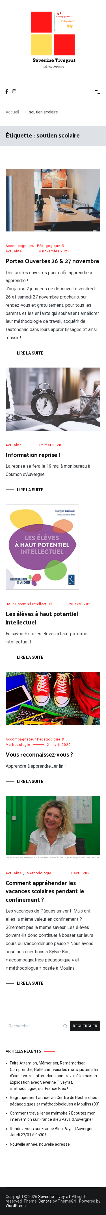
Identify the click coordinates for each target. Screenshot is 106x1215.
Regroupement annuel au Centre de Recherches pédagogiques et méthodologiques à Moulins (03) (54, 1100)
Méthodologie (18, 745)
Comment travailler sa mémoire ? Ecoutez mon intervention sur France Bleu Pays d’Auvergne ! (53, 1116)
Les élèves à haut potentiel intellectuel (42, 618)
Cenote (45, 1201)
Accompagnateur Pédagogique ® (35, 246)
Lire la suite (30, 353)
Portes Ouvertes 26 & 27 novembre (52, 261)
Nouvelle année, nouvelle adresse (40, 1144)
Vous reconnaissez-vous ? (39, 755)
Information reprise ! (33, 455)
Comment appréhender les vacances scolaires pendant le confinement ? (45, 892)
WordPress (16, 1205)
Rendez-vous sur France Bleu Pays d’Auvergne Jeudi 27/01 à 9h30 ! (52, 1131)
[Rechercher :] (38, 1026)
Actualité (14, 251)
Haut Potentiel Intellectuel (29, 604)
